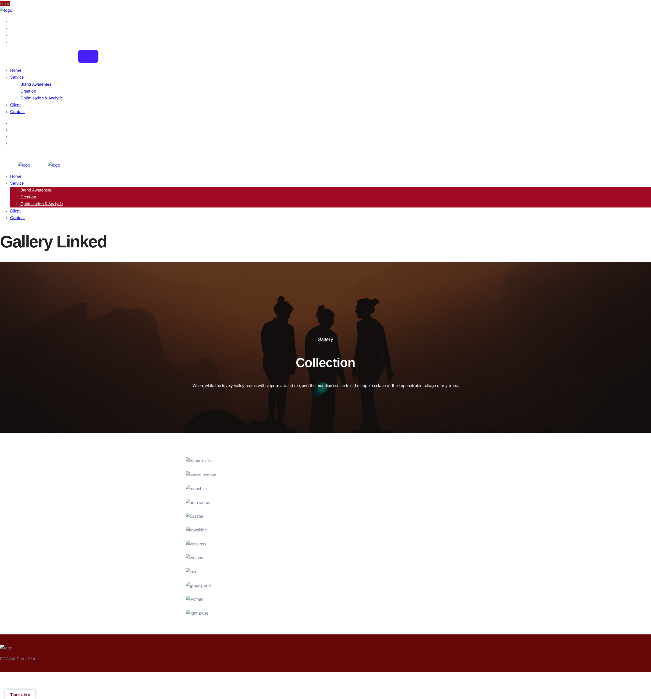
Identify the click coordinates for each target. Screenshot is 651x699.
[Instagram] (11, 35)
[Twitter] (11, 28)
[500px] (11, 41)
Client (15, 104)
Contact (17, 111)
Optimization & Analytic (41, 97)
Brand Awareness (36, 84)
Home (15, 70)
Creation (28, 91)
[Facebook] (11, 21)
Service (17, 77)
